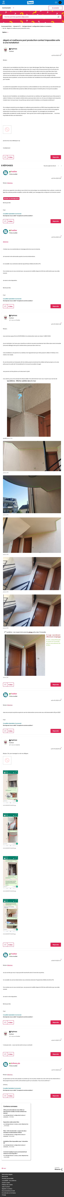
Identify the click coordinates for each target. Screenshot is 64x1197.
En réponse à (15, 320)
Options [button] (4, 32)
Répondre (56, 157)
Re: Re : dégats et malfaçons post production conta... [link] (16, 28)
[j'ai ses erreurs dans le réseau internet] (58, 165)
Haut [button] (4, 1168)
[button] (5, 157)
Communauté (6, 8)
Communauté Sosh (6, 26)
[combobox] (32, 17)
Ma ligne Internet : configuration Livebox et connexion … (37, 26)
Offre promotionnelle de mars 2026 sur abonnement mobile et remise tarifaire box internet (14, 1111)
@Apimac (9, 183)
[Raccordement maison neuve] (61, 165)
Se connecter (55, 8)
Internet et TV (17, 26)
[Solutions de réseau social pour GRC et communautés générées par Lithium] (58, 1169)
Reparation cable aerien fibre (11, 1122)
